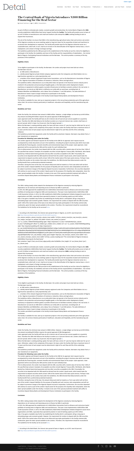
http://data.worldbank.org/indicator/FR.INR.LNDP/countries (38, 215)
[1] (62, 123)
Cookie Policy (42, 446)
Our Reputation (86, 7)
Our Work (68, 7)
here (48, 207)
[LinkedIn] (110, 446)
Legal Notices (22, 446)
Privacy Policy (32, 446)
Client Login (127, 1)
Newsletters (42, 23)
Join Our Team (119, 7)
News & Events (108, 7)
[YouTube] (115, 446)
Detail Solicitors (24, 23)
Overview (60, 7)
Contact (128, 7)
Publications (96, 7)
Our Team (76, 7)
